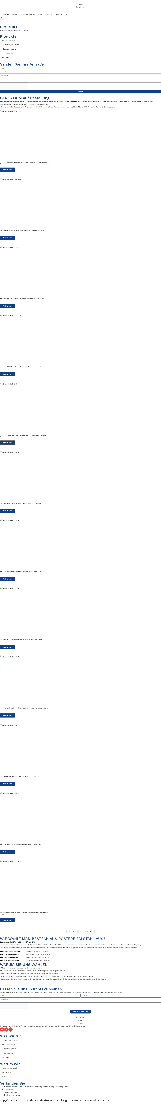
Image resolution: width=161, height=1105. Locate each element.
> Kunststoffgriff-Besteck (10, 45)
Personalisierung (29, 15)
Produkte (15, 15)
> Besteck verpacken (9, 49)
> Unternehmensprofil (9, 1068)
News (40, 15)
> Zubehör (5, 58)
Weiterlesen (7, 170)
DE (67, 15)
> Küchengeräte (7, 53)
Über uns (49, 15)
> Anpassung (6, 1072)
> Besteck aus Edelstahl (10, 40)
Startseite (5, 15)
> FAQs (4, 1077)
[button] (1, 18)
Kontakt (59, 15)
